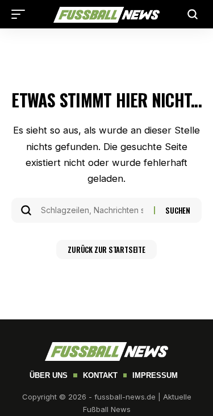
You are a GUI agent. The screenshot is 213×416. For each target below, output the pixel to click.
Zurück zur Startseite (106, 249)
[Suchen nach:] (93, 210)
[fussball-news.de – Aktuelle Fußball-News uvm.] (106, 14)
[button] (21, 14)
